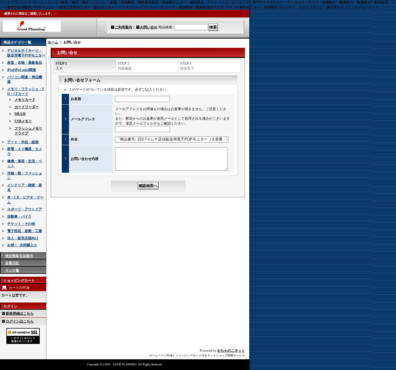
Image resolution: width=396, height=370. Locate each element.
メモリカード (24, 100)
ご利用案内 (123, 27)
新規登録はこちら (20, 313)
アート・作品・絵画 (23, 142)
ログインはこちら (20, 321)
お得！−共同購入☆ (22, 245)
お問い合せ (148, 27)
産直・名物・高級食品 (24, 63)
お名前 (76, 99)
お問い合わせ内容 (85, 159)
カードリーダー (26, 107)
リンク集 (12, 270)
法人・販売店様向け (23, 238)
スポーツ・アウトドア (24, 209)
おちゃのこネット (231, 351)
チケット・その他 (21, 224)
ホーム (53, 42)
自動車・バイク (19, 216)
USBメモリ (23, 121)
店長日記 (12, 263)
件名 (74, 139)
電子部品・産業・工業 (24, 231)
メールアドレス (83, 119)
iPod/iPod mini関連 (21, 70)
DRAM (20, 114)
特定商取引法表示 (19, 256)
